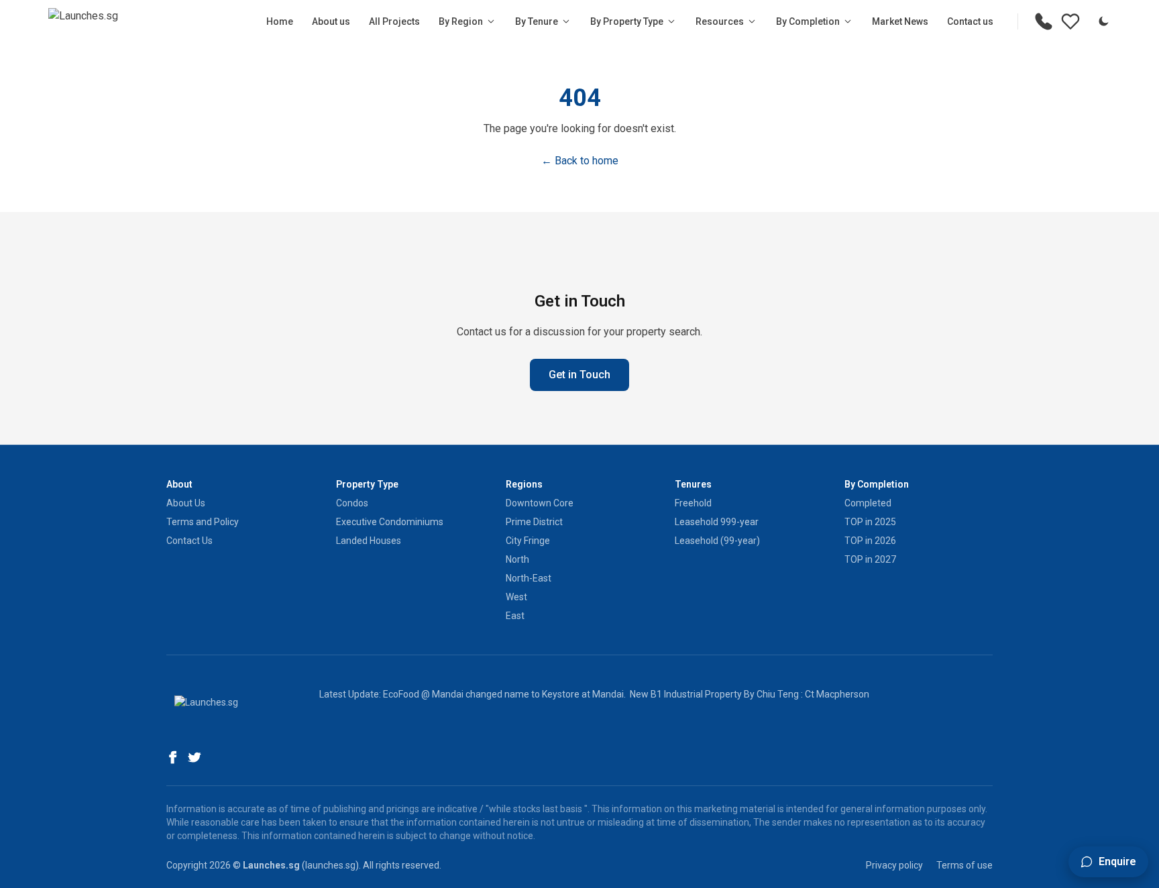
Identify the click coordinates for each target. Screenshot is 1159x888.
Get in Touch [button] (579, 374)
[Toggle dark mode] (1103, 21)
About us (331, 21)
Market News (900, 21)
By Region (461, 21)
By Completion (808, 21)
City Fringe (528, 540)
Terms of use (964, 865)
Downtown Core (539, 503)
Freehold (693, 503)
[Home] (83, 21)
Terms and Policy (202, 521)
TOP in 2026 (870, 540)
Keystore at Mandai (583, 694)
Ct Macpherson (837, 694)
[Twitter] (194, 757)
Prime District (534, 521)
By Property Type (626, 21)
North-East (528, 578)
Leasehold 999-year (717, 521)
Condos (352, 503)
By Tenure (536, 21)
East (515, 615)
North (517, 559)
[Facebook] (173, 757)
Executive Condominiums (389, 521)
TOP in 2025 (870, 521)
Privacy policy (894, 865)
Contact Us (189, 540)
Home (279, 21)
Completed (867, 503)
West (516, 597)
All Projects (394, 21)
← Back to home (579, 160)
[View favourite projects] (1070, 21)
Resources (720, 21)
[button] (1108, 861)
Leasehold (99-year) (717, 540)
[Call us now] (1043, 21)
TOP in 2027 (870, 559)
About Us (185, 503)
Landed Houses (368, 540)
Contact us (970, 21)
